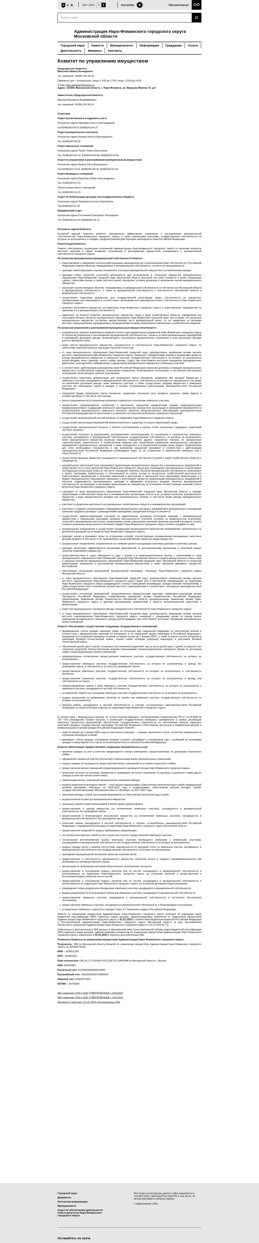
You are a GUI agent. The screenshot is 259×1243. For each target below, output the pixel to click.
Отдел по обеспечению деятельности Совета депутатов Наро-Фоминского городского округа (80, 1213)
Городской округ (73, 45)
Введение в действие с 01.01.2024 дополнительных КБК (89, 1002)
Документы (64, 1197)
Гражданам (173, 45)
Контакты (115, 50)
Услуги (193, 45)
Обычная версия (179, 5)
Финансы (95, 50)
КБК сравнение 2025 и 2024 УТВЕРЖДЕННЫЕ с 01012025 (90, 993)
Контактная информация (72, 1201)
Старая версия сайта (146, 1203)
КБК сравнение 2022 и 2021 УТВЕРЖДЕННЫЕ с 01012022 (90, 997)
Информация (149, 45)
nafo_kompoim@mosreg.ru (80, 85)
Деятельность (71, 50)
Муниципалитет (121, 45)
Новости (97, 45)
